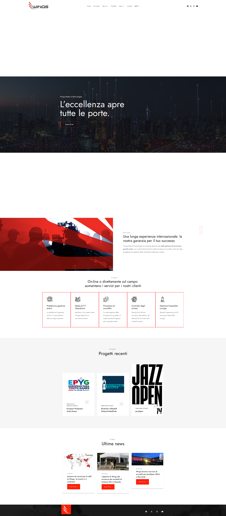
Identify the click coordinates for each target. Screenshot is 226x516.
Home (89, 6)
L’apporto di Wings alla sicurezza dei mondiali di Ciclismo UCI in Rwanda (112, 479)
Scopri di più (69, 124)
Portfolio (113, 6)
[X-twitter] (191, 6)
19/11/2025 (70, 473)
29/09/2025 (104, 474)
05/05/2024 (139, 469)
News (121, 6)
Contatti (129, 6)
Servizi (104, 6)
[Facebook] (187, 6)
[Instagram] (194, 6)
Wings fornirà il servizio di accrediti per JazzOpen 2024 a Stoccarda (148, 474)
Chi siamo (96, 6)
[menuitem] (136, 6)
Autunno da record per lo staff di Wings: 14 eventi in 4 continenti (79, 479)
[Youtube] (197, 6)
